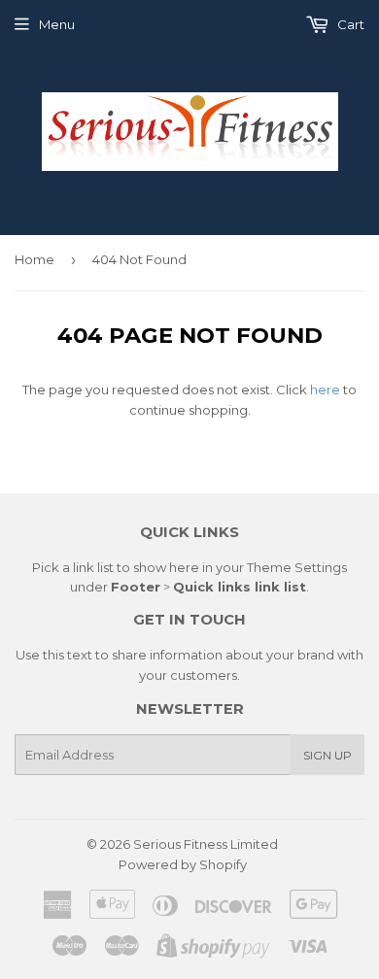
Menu (57, 24)
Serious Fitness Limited (205, 844)
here (325, 389)
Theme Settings (297, 567)
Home (34, 259)
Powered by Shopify (183, 864)
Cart (349, 24)
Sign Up (327, 755)
